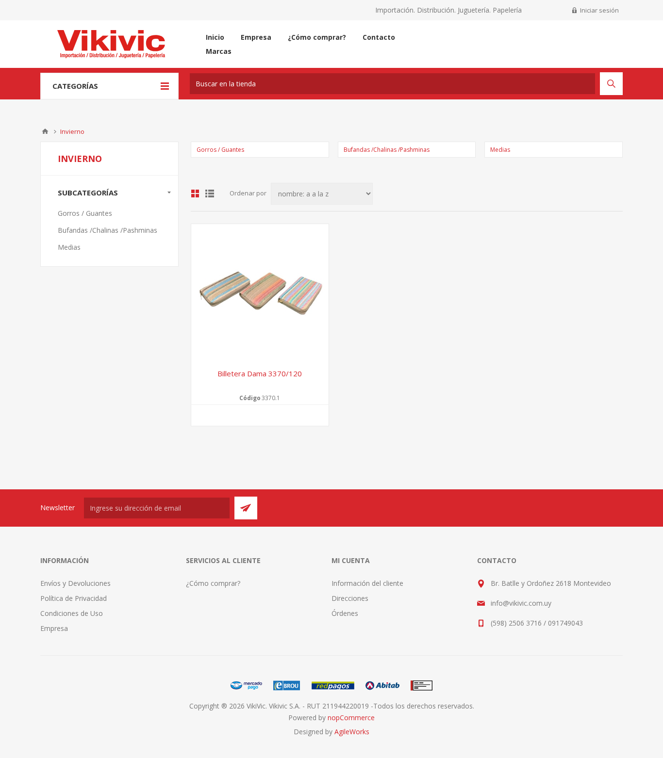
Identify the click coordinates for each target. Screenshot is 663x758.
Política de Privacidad (73, 598)
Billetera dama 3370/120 (259, 373)
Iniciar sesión (599, 10)
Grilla (195, 193)
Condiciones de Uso (71, 613)
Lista (209, 193)
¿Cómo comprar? (213, 583)
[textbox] (392, 83)
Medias (500, 149)
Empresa (54, 628)
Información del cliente (367, 583)
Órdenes (345, 613)
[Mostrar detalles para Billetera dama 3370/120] (260, 292)
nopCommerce (351, 717)
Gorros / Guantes (220, 149)
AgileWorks (351, 731)
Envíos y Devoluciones (75, 583)
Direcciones (350, 598)
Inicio (45, 131)
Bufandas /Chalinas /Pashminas (387, 149)
